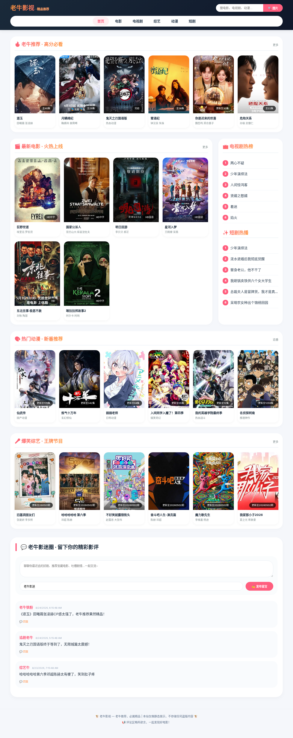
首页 (100, 21)
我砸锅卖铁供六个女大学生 (251, 281)
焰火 (233, 217)
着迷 (233, 207)
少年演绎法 (239, 174)
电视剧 (138, 21)
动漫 (174, 21)
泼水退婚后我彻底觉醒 (247, 259)
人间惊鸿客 (239, 185)
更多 (275, 44)
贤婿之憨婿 (239, 196)
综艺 (157, 21)
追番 (275, 339)
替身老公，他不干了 (245, 270)
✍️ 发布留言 (259, 586)
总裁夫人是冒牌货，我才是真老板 (254, 292)
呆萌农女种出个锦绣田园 (249, 302)
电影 (118, 21)
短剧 (192, 21)
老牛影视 (29, 8)
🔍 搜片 (273, 8)
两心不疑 (237, 163)
